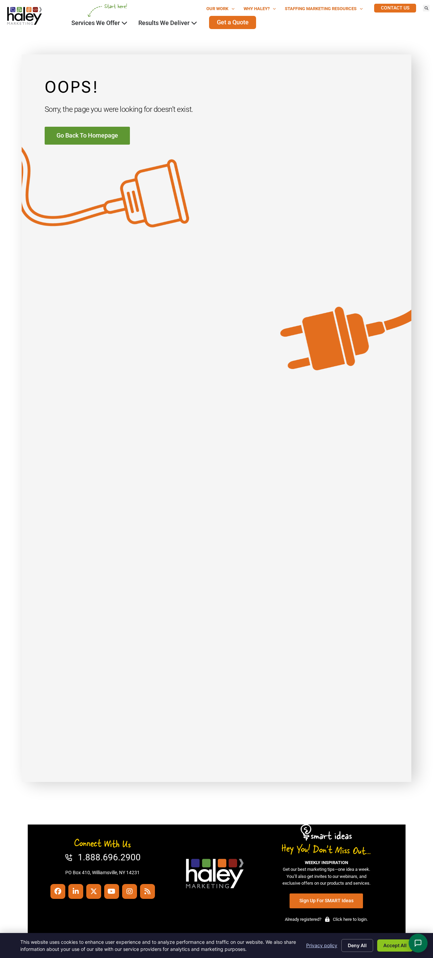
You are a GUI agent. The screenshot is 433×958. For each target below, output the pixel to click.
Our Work (217, 8)
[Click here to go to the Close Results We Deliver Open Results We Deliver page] (194, 23)
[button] (426, 8)
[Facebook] (57, 891)
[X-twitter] (93, 891)
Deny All (357, 945)
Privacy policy (321, 945)
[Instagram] (129, 891)
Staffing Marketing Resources (321, 8)
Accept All (395, 945)
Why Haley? (257, 8)
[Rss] (147, 891)
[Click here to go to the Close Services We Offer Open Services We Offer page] (124, 23)
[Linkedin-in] (75, 891)
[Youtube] (111, 891)
